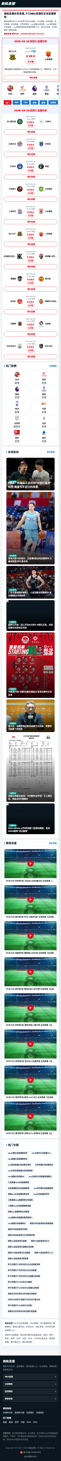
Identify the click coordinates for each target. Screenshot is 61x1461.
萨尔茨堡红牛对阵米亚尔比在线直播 (22, 1270)
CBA (26, 102)
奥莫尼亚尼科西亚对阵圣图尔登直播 (22, 1311)
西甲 (17, 1422)
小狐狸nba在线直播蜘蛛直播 (19, 1206)
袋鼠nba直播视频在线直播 (18, 1212)
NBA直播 (9, 1376)
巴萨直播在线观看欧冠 (44, 1165)
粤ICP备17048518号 (32, 1452)
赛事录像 (9, 1398)
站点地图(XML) (30, 1456)
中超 (23, 1422)
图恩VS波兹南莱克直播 (17, 1241)
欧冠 (11, 1422)
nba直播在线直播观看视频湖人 (20, 1217)
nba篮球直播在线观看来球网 (19, 1165)
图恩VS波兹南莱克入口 (43, 1253)
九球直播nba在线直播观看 (18, 1182)
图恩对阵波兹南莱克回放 (18, 1229)
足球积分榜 (8, 1412)
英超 (5, 1422)
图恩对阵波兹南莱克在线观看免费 (21, 1235)
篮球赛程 (9, 1391)
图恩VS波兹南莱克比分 (40, 1241)
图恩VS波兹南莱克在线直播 (19, 1253)
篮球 (43, 103)
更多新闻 (51, 452)
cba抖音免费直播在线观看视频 (20, 1171)
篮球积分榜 (19, 1412)
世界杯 (53, 103)
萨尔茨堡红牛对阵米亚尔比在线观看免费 (24, 1264)
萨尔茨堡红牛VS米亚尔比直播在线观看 (23, 1288)
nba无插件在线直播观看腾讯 (40, 1176)
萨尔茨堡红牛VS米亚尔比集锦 (20, 1282)
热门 (7, 103)
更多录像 (53, 843)
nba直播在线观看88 (16, 1176)
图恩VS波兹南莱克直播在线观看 (21, 1247)
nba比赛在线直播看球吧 (17, 1153)
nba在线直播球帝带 (41, 1194)
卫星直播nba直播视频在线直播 (20, 1200)
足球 (34, 103)
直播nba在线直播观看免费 (18, 1194)
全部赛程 (53, 366)
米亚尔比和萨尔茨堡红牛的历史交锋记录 (24, 1300)
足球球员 (40, 1412)
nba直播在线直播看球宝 (17, 1159)
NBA (17, 102)
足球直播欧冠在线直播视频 (18, 1188)
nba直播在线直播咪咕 (16, 1223)
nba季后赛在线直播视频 (43, 1188)
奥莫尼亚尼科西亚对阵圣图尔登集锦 (22, 1294)
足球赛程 (9, 1384)
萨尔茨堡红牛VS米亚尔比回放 (20, 1305)
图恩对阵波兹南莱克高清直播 (41, 1223)
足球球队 (30, 1412)
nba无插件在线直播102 (41, 1153)
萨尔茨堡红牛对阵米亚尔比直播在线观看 (24, 1276)
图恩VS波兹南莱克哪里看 (18, 1258)
